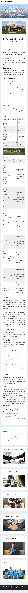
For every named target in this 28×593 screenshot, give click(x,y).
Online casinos (6, 109)
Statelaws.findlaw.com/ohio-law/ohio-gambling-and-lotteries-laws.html (15, 414)
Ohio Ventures (6, 2)
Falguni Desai (16, 587)
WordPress (19, 586)
